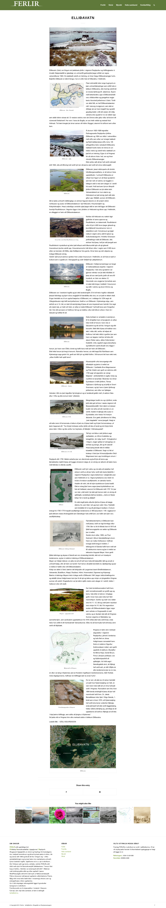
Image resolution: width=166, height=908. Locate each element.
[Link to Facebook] (154, 905)
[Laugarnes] (91, 815)
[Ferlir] (26, 5)
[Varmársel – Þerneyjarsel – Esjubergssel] (125, 815)
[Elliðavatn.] (83, 46)
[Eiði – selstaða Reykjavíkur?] (142, 815)
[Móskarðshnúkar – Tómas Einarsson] (40, 815)
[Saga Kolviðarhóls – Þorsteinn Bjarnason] (108, 815)
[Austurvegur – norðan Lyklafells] (23, 815)
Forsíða (63, 849)
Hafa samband (66, 851)
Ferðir (63, 847)
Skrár (63, 856)
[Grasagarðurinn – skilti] (57, 815)
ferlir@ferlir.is (14, 893)
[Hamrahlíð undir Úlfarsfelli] (74, 815)
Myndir (63, 854)
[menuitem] (103, 5)
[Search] (154, 5)
